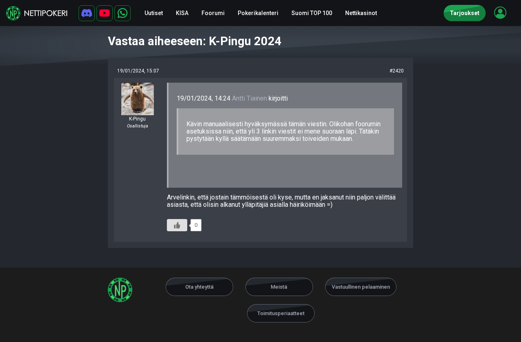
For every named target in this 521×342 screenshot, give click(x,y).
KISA (182, 13)
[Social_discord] (87, 13)
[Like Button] (177, 225)
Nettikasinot (361, 13)
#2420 (397, 71)
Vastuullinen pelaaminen (361, 287)
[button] (500, 12)
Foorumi (213, 13)
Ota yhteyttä (199, 287)
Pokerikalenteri (258, 13)
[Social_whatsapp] (122, 13)
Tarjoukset (464, 13)
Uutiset (153, 13)
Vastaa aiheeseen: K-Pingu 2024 (195, 41)
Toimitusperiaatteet (280, 313)
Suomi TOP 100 (311, 13)
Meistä (279, 287)
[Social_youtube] (104, 13)
